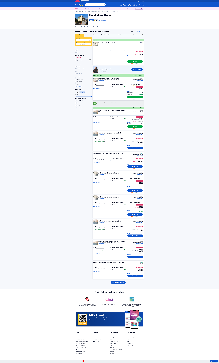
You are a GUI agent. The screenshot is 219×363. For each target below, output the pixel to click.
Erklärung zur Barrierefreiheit (116, 349)
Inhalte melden (79, 353)
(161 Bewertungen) (139, 112)
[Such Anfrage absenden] (104, 4)
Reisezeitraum (79, 38)
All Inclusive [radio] (79, 73)
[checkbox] (83, 57)
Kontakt (133, 1)
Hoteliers (95, 335)
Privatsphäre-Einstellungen (115, 341)
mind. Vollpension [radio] (80, 71)
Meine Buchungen (79, 335)
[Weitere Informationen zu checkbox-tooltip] (81, 57)
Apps (77, 349)
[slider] (91, 96)
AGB (111, 345)
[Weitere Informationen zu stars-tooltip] (110, 15)
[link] (123, 4)
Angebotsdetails (96, 53)
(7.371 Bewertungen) (139, 80)
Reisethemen (129, 343)
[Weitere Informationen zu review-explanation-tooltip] (105, 20)
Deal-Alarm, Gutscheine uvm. (82, 341)
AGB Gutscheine (113, 347)
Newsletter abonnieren (80, 343)
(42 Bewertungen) (140, 155)
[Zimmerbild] (95, 44)
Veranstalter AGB (113, 335)
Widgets (95, 337)
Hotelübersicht (78, 26)
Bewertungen (87, 26)
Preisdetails (129, 55)
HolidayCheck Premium (81, 347)
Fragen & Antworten (80, 339)
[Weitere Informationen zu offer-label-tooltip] (104, 120)
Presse (128, 339)
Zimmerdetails (101, 45)
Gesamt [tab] (77, 92)
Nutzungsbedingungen (114, 337)
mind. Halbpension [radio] (81, 70)
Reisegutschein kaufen (80, 345)
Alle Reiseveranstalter (80, 351)
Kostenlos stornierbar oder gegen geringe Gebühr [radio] (84, 50)
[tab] (79, 35)
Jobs (128, 341)
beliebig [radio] (78, 66)
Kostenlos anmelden (139, 8)
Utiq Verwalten (113, 343)
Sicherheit (112, 351)
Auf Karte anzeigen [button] (113, 17)
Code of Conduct (96, 341)
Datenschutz (112, 339)
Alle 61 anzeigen (78, 107)
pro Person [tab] (82, 92)
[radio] (118, 51)
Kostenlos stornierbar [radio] (81, 52)
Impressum (112, 353)
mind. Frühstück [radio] (80, 68)
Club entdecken (130, 8)
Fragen (99, 26)
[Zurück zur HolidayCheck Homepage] (79, 5)
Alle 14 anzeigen (78, 86)
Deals (77, 1)
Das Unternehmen (131, 335)
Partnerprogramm (97, 339)
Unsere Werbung (130, 337)
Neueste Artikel (130, 345)
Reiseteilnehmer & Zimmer (81, 42)
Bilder (94, 26)
